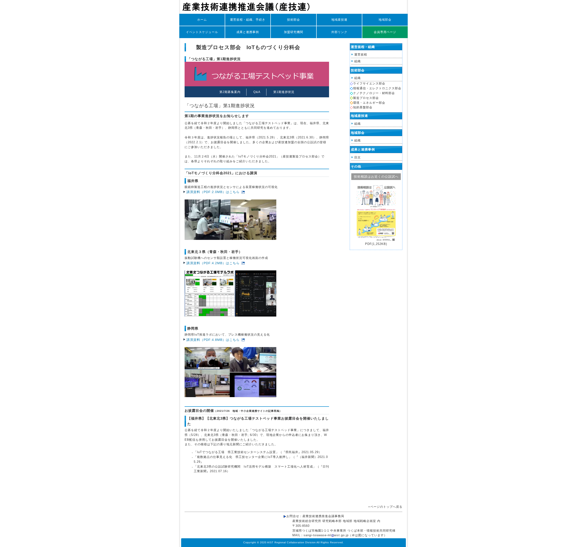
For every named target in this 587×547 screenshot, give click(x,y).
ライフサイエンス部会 (369, 83)
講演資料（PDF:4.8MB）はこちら (213, 340)
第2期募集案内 (230, 92)
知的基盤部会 (362, 107)
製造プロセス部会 (366, 98)
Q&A (256, 92)
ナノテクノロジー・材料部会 (374, 93)
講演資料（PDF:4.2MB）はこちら (213, 263)
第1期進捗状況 (283, 92)
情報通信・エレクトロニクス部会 (377, 88)
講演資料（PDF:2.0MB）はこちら (213, 192)
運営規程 (360, 54)
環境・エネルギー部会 (369, 102)
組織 (357, 61)
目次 (357, 157)
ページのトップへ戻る (386, 506)
